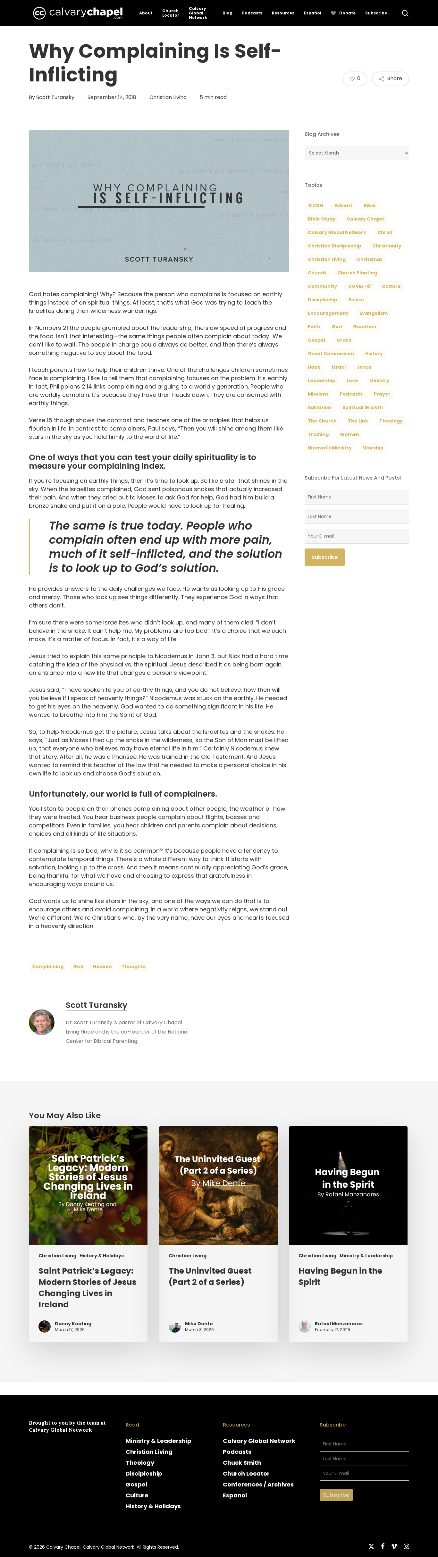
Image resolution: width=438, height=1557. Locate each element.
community (322, 286)
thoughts (134, 966)
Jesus (364, 367)
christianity (386, 246)
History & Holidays (102, 1256)
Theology (140, 1463)
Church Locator (246, 1473)
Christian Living (168, 97)
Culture (391, 286)
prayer (382, 394)
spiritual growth (362, 407)
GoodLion (364, 326)
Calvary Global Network (337, 232)
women (349, 434)
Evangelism (373, 313)
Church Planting (357, 273)
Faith (314, 326)
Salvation (319, 407)
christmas (370, 259)
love (352, 380)
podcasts (351, 394)
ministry (379, 380)
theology (391, 421)
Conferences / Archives (258, 1484)
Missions (318, 394)
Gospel (136, 1484)
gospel (316, 340)
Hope (314, 367)
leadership (321, 380)
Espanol (235, 1495)
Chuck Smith (242, 1463)
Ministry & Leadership (366, 1256)
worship (373, 448)
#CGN (315, 205)
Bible (370, 205)
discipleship (322, 300)
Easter (357, 300)
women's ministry (330, 448)
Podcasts (237, 1452)
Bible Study (321, 219)
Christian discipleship (334, 246)
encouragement (328, 313)
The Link (358, 421)
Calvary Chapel (365, 219)
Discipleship (144, 1473)
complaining (47, 966)
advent (343, 205)
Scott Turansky (55, 97)
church (317, 273)
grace (344, 340)
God (78, 966)
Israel (339, 367)
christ (384, 232)
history (374, 353)
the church (322, 421)
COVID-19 (359, 286)
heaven (102, 966)
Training (318, 434)
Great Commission (331, 353)
